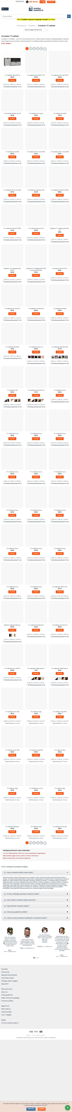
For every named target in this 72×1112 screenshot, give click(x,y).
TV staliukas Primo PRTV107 (60, 75)
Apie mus (4, 992)
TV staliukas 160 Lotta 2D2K (60, 152)
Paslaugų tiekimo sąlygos (9, 981)
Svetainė (32, 26)
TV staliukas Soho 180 (12, 712)
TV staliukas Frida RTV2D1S (12, 228)
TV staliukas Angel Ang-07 (36, 668)
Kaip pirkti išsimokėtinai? (9, 975)
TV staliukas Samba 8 (12, 827)
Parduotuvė (21, 26)
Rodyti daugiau (6, 43)
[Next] (67, 943)
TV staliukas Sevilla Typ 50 (12, 113)
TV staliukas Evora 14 (36, 788)
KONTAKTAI (20, 1)
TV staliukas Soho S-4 (36, 347)
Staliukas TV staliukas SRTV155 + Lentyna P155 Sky (36, 269)
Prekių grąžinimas (7, 995)
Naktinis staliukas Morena (12, 625)
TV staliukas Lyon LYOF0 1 (12, 668)
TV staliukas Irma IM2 (12, 152)
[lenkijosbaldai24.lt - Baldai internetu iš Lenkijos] (36, 9)
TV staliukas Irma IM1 (59, 113)
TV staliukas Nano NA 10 (12, 75)
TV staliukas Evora (60, 390)
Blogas (3, 1020)
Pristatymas (5, 972)
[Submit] (69, 16)
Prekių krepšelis (6, 1012)
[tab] (36, 872)
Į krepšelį (12, 80)
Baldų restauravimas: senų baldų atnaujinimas (16, 858)
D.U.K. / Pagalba (6, 1015)
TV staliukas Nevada (59, 308)
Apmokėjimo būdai (7, 978)
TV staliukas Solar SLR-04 (36, 390)
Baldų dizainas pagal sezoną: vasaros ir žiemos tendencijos (21, 856)
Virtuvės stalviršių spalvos (9, 1023)
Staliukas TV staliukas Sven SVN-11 (12, 269)
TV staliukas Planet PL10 (36, 228)
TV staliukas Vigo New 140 (36, 190)
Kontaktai (4, 969)
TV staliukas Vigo (36, 712)
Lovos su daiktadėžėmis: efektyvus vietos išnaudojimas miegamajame (24, 853)
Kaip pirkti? (5, 984)
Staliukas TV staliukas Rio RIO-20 (59, 229)
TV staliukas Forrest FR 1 (12, 308)
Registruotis (5, 1006)
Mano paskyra (6, 1009)
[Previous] (4, 943)
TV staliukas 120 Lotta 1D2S (12, 190)
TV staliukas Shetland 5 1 (36, 625)
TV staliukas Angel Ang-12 (59, 668)
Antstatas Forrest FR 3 (59, 268)
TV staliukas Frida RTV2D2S (59, 190)
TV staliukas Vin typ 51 (36, 113)
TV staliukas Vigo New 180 (59, 347)
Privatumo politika (7, 1001)
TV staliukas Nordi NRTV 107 (36, 75)
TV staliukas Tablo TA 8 (59, 587)
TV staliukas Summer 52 (59, 625)
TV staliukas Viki (12, 390)
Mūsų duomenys (6, 989)
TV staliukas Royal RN (12, 347)
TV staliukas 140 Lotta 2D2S (36, 152)
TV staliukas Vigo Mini (60, 712)
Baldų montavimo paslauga (10, 998)
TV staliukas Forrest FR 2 (36, 308)
